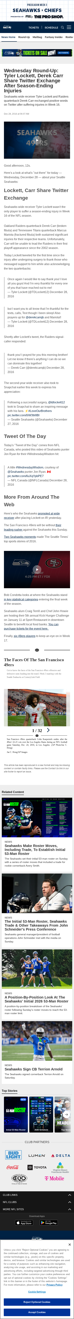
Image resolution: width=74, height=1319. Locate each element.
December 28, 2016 (57, 367)
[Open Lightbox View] (37, 717)
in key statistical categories (21, 595)
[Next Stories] (66, 1110)
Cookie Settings (37, 1291)
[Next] (48, 726)
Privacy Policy (23, 1284)
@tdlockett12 (56, 398)
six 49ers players (24, 631)
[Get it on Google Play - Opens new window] (49, 1219)
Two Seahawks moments (20, 532)
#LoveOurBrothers (40, 406)
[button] (37, 140)
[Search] (62, 27)
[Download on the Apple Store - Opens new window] (24, 1218)
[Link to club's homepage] (7, 26)
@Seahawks (15, 467)
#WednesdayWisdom (29, 463)
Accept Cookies (37, 1312)
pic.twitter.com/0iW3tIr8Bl (24, 411)
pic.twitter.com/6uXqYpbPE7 (26, 471)
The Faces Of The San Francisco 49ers (37, 658)
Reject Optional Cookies (37, 1302)
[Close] (70, 1245)
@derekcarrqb (34, 317)
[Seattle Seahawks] (37, 1234)
